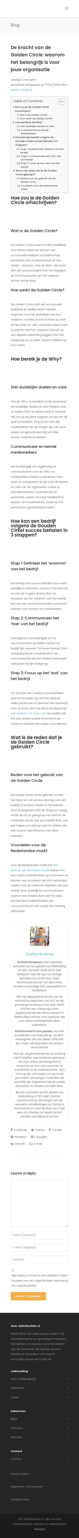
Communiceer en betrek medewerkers (35, 132)
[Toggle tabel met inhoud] (59, 101)
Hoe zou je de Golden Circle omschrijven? (32, 108)
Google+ (41, 1137)
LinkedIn (19, 1144)
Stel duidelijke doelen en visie (37, 126)
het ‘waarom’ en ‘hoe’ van (28, 713)
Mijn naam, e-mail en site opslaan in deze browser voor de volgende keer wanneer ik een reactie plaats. (40, 1280)
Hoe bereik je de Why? (28, 122)
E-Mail (37, 1144)
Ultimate (16, 1437)
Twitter (40, 1130)
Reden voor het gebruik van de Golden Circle (38, 180)
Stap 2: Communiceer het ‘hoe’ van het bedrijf (41, 158)
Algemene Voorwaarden (27, 1487)
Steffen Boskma (21, 90)
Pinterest (20, 1137)
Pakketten (17, 1388)
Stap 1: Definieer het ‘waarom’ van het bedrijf (42, 151)
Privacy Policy (20, 1474)
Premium (17, 1428)
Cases (15, 1397)
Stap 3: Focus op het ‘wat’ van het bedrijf (40, 165)
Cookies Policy (20, 1499)
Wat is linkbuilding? (23, 1379)
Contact (16, 1459)
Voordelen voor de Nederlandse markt (39, 187)
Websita (39, 1529)
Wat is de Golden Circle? (34, 114)
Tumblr (56, 1130)
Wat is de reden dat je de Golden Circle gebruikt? (36, 172)
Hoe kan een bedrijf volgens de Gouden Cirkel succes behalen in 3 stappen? (36, 141)
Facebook (20, 1130)
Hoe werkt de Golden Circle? (36, 118)
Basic (14, 1419)
